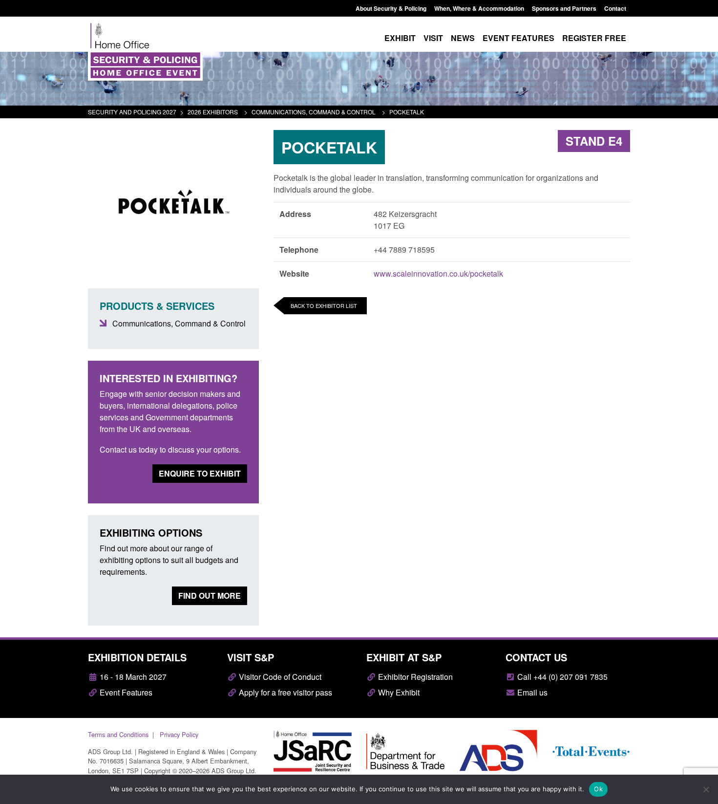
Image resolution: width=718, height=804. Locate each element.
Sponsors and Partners (564, 8)
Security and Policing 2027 (132, 112)
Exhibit (400, 37)
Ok (598, 789)
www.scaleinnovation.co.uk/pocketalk (438, 273)
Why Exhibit (398, 692)
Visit (433, 37)
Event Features (125, 692)
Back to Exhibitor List (324, 305)
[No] (706, 789)
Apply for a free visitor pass (284, 692)
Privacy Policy (179, 734)
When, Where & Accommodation (479, 8)
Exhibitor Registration (414, 676)
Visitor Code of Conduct (279, 676)
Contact (615, 8)
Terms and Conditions (118, 734)
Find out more (209, 595)
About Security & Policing (391, 8)
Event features (518, 37)
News (463, 37)
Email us (531, 692)
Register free (594, 37)
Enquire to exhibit (200, 473)
